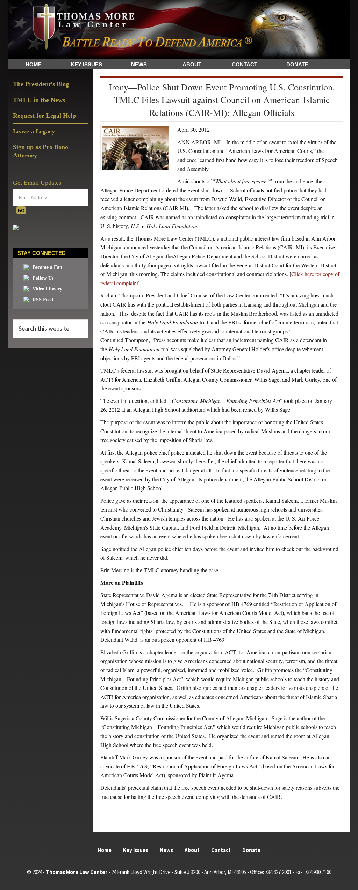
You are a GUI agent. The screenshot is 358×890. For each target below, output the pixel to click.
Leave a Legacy (34, 131)
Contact (221, 850)
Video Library (47, 289)
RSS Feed (43, 299)
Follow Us (43, 278)
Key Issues (135, 850)
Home (105, 850)
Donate (251, 850)
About (192, 850)
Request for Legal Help (44, 115)
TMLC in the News (39, 99)
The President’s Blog (41, 84)
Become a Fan (47, 267)
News (166, 850)
